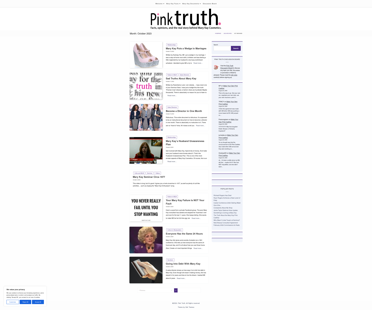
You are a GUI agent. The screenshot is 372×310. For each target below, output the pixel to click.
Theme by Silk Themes (186, 307)
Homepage (218, 33)
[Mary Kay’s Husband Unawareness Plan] (145, 150)
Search (216, 45)
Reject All (25, 302)
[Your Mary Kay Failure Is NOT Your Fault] (145, 208)
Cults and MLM (139, 173)
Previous (142, 290)
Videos (157, 173)
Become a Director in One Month (184, 111)
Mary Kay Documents (190, 4)
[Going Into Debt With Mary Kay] (145, 270)
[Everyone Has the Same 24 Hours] (145, 240)
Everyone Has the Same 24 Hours (184, 233)
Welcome (159, 4)
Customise (12, 302)
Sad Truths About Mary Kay (181, 78)
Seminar (149, 173)
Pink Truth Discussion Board (226, 67)
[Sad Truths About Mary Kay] (145, 86)
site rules (234, 75)
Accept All (38, 302)
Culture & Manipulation (174, 230)
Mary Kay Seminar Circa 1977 (149, 176)
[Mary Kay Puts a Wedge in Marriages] (145, 54)
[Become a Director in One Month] (145, 117)
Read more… (198, 63)
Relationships (171, 45)
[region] (25, 296)
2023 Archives (228, 33)
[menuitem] (159, 3)
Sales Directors (184, 75)
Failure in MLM (172, 75)
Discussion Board (210, 4)
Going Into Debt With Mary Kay (183, 263)
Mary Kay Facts (172, 4)
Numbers (170, 260)
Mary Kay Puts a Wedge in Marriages (186, 48)
